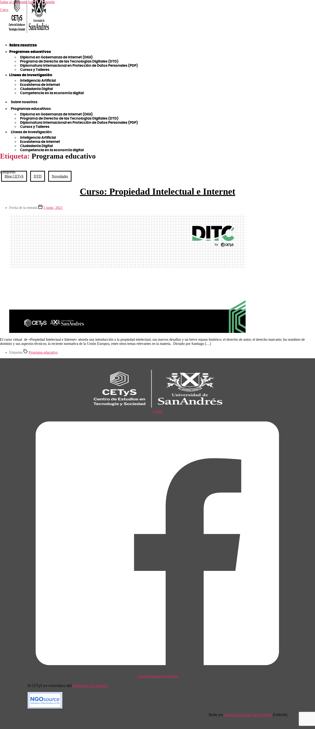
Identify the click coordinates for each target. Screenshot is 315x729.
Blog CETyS (14, 176)
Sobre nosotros (23, 45)
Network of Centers (90, 685)
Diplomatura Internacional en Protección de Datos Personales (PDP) (79, 65)
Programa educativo (43, 352)
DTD (38, 176)
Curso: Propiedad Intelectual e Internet (157, 191)
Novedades (60, 176)
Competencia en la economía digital (52, 93)
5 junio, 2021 (53, 208)
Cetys (4, 10)
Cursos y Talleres (34, 70)
